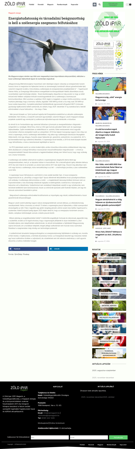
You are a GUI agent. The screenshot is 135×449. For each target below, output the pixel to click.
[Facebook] (95, 4)
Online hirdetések (57, 423)
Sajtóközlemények (109, 329)
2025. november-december (103, 378)
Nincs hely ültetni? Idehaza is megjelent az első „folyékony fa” (108, 235)
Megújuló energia (109, 294)
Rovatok (41, 4)
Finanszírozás (100, 196)
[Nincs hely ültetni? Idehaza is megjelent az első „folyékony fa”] (109, 220)
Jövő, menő (107, 228)
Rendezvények (62, 4)
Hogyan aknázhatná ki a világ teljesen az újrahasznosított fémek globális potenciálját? (108, 202)
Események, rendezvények (103, 123)
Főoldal (31, 4)
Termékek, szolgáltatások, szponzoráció (109, 353)
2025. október (109, 397)
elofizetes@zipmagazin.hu (48, 415)
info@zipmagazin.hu (51, 413)
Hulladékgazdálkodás (102, 94)
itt (60, 428)
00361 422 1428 (48, 418)
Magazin (50, 4)
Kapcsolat (74, 4)
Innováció (98, 228)
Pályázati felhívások (109, 317)
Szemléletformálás (109, 341)
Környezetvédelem (109, 282)
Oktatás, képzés (109, 306)
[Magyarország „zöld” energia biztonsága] (109, 85)
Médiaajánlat (43, 423)
